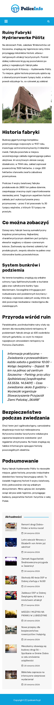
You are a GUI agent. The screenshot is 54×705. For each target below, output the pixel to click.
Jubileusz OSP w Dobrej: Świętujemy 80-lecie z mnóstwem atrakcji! (33, 596)
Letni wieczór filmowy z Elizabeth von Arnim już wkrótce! (33, 543)
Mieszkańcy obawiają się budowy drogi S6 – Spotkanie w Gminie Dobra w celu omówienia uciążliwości (34, 653)
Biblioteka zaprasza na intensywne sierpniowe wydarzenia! (33, 676)
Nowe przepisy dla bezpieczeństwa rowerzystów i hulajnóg (33, 631)
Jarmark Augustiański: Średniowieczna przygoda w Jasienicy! (34, 562)
